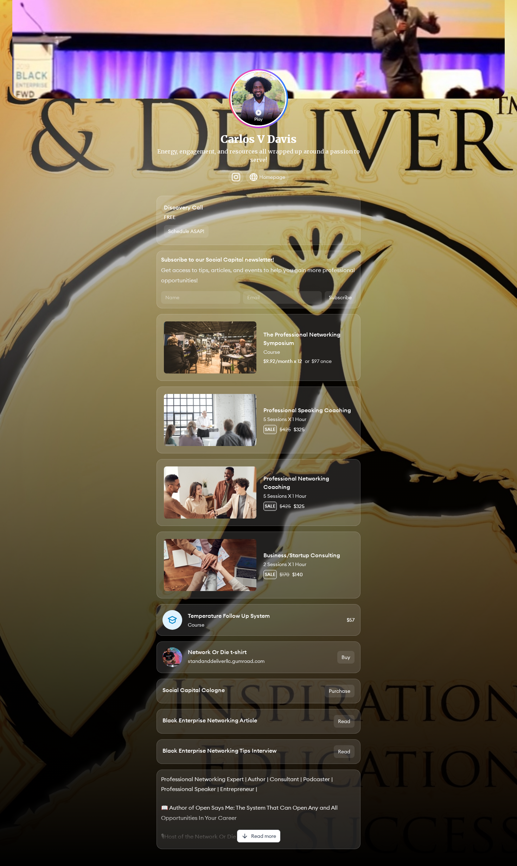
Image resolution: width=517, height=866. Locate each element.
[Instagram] (236, 177)
